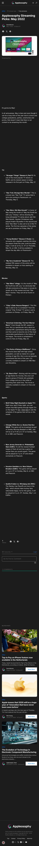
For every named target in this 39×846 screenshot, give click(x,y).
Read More (31, 669)
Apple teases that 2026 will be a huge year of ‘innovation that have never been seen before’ (19, 704)
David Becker (10, 24)
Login (35, 552)
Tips (8, 838)
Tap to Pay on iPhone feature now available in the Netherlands (17, 658)
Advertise (29, 838)
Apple (3, 11)
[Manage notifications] (3, 842)
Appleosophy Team (11, 762)
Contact (13, 838)
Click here (25, 410)
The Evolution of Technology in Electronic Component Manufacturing (19, 751)
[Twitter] (18, 842)
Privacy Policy (21, 838)
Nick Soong (9, 715)
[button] (3, 3)
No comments (23, 11)
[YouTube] (26, 842)
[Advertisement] (19, 82)
